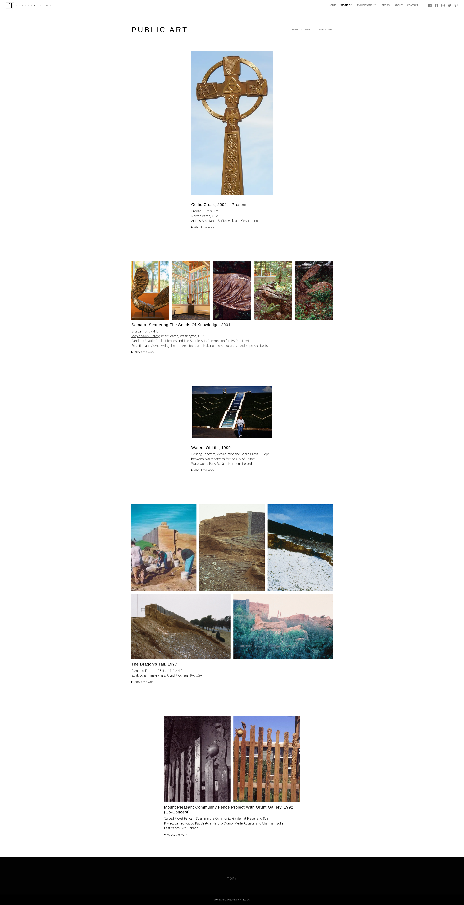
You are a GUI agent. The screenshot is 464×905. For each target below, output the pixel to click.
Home (332, 5)
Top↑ (232, 878)
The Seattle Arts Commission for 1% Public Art (216, 340)
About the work (204, 227)
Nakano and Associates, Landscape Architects (235, 345)
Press (386, 5)
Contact (412, 5)
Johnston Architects (182, 345)
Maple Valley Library (145, 336)
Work (308, 29)
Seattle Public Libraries (161, 340)
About (398, 5)
